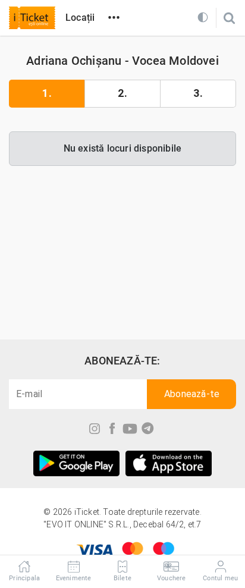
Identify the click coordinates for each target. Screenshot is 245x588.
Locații (80, 17)
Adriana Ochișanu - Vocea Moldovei (122, 61)
